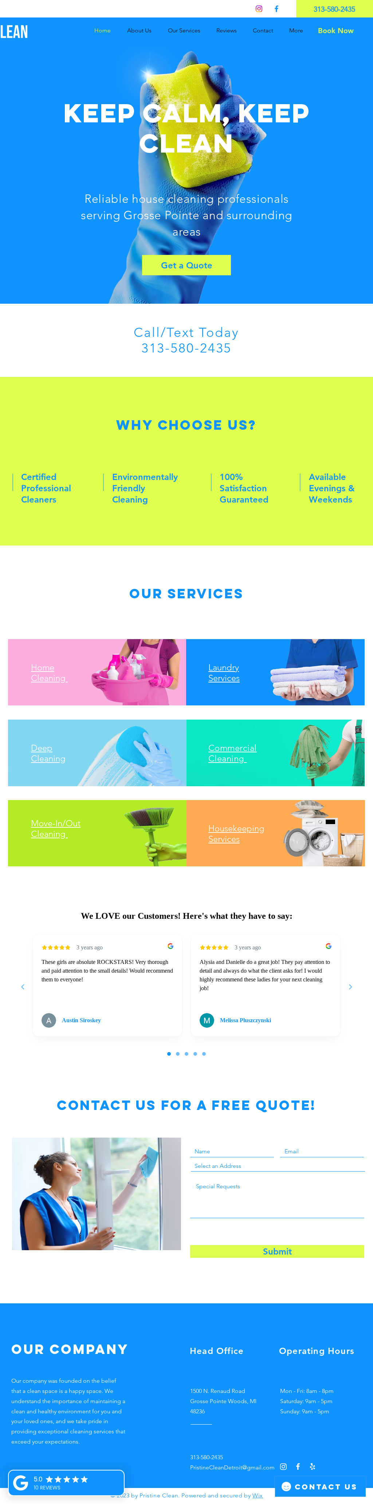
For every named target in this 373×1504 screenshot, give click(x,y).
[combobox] (278, 1166)
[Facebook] (276, 8)
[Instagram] (259, 8)
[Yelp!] (312, 1466)
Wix (257, 1495)
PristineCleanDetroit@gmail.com (232, 1467)
